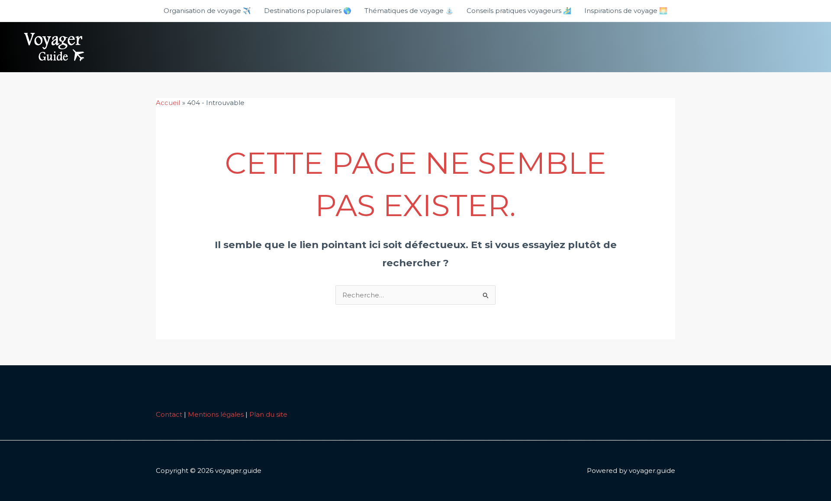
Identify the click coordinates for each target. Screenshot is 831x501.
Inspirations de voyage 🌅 (625, 10)
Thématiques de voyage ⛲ (409, 10)
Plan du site (268, 414)
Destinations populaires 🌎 (307, 10)
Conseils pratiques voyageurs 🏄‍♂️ (519, 10)
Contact (169, 414)
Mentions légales (216, 414)
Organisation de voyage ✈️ (207, 10)
